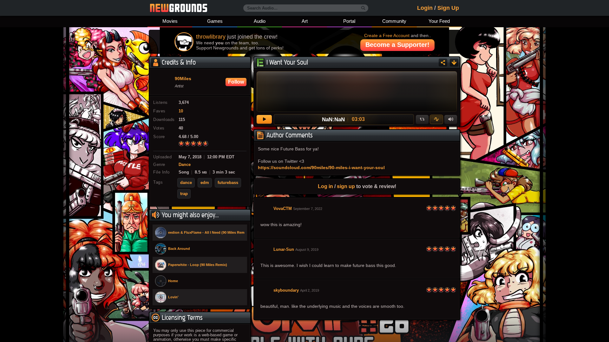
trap (184, 194)
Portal (349, 21)
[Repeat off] (422, 119)
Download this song (454, 62)
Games (215, 21)
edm (204, 182)
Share (443, 62)
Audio (259, 21)
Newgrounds (178, 8)
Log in (325, 186)
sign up (346, 186)
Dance (185, 164)
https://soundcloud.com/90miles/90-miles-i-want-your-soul (321, 167)
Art (305, 21)
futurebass (228, 182)
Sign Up (448, 8)
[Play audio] (264, 119)
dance (186, 182)
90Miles (183, 78)
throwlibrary (211, 37)
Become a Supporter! (397, 44)
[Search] (363, 8)
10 (181, 111)
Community (394, 21)
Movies (170, 21)
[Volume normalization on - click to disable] (436, 119)
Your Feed (439, 21)
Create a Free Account (386, 35)
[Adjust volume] (450, 119)
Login (425, 8)
